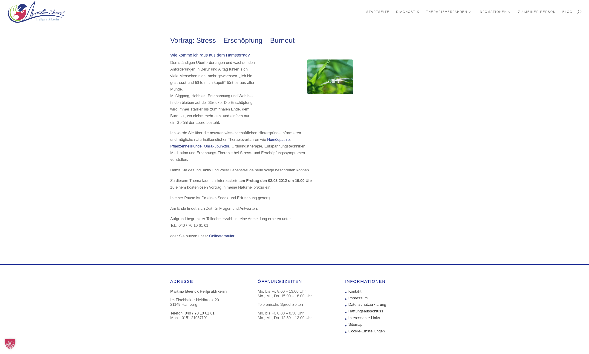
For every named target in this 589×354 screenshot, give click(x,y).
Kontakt (354, 291)
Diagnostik (407, 12)
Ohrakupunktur (216, 146)
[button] (10, 344)
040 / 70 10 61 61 (199, 313)
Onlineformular (221, 236)
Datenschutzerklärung (367, 304)
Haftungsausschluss (365, 311)
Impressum (358, 298)
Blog (567, 12)
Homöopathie (278, 139)
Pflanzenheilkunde (186, 146)
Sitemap (355, 324)
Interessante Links (364, 318)
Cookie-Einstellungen (366, 331)
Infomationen (493, 12)
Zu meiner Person (537, 12)
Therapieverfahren (446, 12)
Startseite (378, 12)
